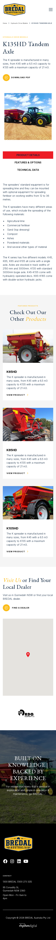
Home (5, 23)
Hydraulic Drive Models (19, 23)
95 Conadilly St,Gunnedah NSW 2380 (14, 889)
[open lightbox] (28, 116)
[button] (50, 9)
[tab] (28, 155)
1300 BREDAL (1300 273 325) (17, 881)
